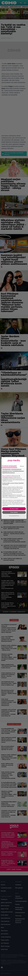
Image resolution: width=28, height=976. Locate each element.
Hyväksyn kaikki (14, 508)
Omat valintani (14, 512)
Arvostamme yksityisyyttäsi (9, 466)
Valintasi (22, 466)
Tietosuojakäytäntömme (14, 515)
